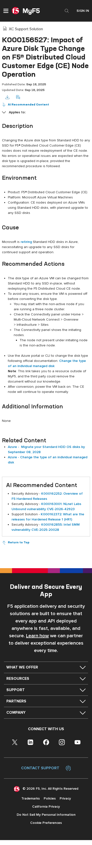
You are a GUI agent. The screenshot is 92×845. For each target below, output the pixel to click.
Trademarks (30, 798)
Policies (50, 798)
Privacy (65, 798)
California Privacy (46, 806)
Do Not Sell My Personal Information (46, 815)
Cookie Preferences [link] (46, 823)
